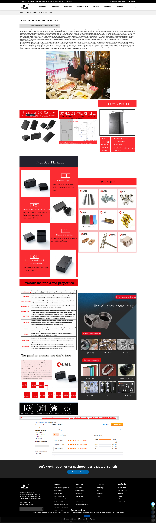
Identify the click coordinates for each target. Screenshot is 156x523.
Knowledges (100, 488)
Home (21, 12)
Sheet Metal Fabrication (62, 499)
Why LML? (78, 488)
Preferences (82, 519)
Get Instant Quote (78, 472)
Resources (107, 7)
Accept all (86, 516)
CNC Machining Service (61, 488)
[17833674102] (153, 504)
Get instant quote (123, 502)
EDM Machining (59, 496)
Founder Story (79, 496)
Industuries (67, 7)
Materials (55, 7)
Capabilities (42, 7)
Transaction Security (81, 505)
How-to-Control (82, 7)
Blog (98, 490)
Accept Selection (78, 516)
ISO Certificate (122, 490)
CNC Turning (58, 493)
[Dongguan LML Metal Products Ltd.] (24, 6)
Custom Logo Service (61, 505)
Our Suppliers (79, 490)
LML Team (78, 493)
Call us (120, 496)
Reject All (69, 516)
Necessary (68, 519)
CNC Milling (58, 490)
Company (119, 7)
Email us (120, 493)
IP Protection (122, 488)
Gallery (95, 7)
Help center (121, 499)
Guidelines (100, 493)
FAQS (98, 496)
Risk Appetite (79, 502)
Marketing (89, 519)
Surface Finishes (59, 502)
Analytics (75, 519)
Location (78, 499)
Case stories (100, 499)
